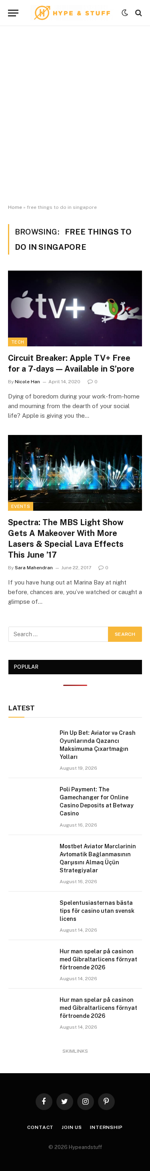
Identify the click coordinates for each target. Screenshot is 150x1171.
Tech (17, 342)
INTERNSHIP (106, 1127)
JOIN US (72, 1127)
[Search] (138, 13)
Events (20, 506)
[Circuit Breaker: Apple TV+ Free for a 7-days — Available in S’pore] (75, 308)
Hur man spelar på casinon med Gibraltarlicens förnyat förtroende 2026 (98, 959)
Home (15, 207)
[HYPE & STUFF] (72, 12)
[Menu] (13, 13)
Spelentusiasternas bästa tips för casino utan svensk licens (97, 911)
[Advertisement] (75, 115)
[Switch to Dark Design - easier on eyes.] (125, 12)
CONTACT (40, 1127)
